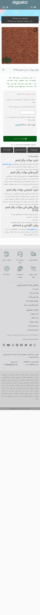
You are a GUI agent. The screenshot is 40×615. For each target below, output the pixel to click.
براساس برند (24, 78)
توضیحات (33, 149)
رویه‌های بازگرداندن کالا (32, 301)
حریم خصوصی (34, 314)
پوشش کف (33, 80)
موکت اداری (28, 84)
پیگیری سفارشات (33, 322)
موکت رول (10, 80)
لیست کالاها (35, 318)
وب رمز (12, 409)
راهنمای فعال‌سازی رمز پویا (31, 305)
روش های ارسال (34, 293)
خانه (31, 21)
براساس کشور (16, 78)
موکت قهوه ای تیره (20, 86)
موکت (15, 80)
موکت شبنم (29, 86)
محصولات (21, 80)
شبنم (26, 80)
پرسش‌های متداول (33, 326)
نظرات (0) (6, 149)
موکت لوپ (10, 86)
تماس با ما (35, 289)
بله (14, 145)
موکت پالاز (20, 84)
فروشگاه (26, 21)
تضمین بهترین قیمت (32, 330)
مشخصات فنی (20, 149)
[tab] (33, 150)
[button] (7, 7)
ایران (30, 78)
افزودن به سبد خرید (18, 139)
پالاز (10, 78)
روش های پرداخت (33, 297)
